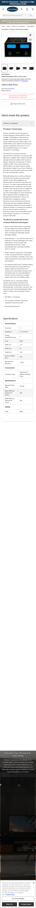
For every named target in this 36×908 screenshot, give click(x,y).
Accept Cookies (26, 904)
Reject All (9, 904)
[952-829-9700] (27, 9)
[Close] (33, 883)
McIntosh (11, 88)
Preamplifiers (31, 26)
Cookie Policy (10, 894)
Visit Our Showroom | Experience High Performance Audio (18, 3)
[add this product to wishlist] (30, 39)
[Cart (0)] (32, 9)
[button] (3, 9)
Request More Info (19, 104)
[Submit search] (31, 15)
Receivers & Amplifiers (18, 26)
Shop (3, 26)
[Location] (21, 9)
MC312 (9, 90)
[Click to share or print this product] (30, 35)
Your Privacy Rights (18, 898)
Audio (8, 26)
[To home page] (12, 9)
